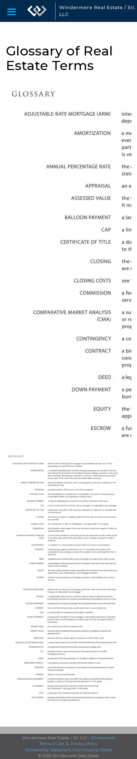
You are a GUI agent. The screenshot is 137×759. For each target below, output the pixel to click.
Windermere (103, 737)
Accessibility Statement (48, 749)
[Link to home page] (37, 11)
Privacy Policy (84, 743)
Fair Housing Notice (93, 749)
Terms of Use (51, 743)
